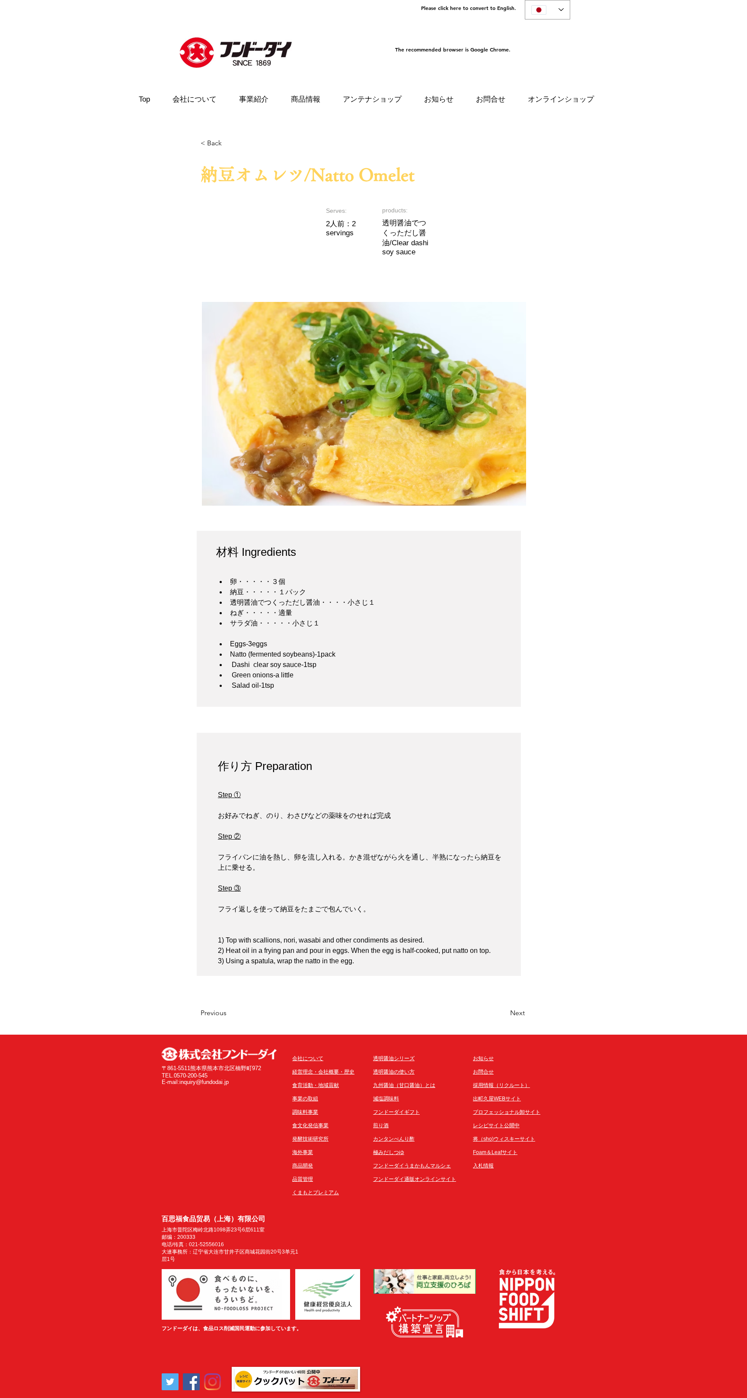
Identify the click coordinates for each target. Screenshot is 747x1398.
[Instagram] (212, 1381)
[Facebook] (191, 1381)
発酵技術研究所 (310, 1139)
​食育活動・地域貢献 (315, 1085)
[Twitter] (170, 1381)
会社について (307, 1058)
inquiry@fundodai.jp (204, 1082)
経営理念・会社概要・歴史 (323, 1072)
